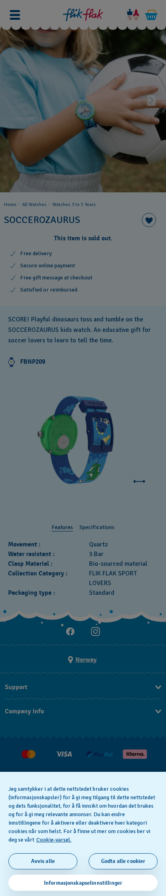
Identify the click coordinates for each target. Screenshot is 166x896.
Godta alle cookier (123, 861)
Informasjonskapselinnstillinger (83, 882)
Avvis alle (43, 861)
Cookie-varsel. (53, 839)
